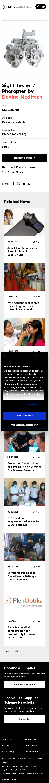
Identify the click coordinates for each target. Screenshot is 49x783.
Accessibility (8, 751)
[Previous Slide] (7, 651)
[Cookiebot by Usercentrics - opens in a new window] (34, 356)
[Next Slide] (16, 651)
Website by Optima (9, 779)
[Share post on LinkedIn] (25, 184)
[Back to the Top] (3, 734)
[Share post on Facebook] (15, 184)
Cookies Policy (31, 751)
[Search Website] (38, 6)
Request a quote (23, 158)
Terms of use (30, 739)
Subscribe (24, 719)
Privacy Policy (30, 745)
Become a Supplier (24, 684)
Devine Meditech (22, 97)
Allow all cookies (24, 415)
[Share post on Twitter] (20, 184)
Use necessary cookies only (24, 424)
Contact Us (7, 739)
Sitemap (6, 745)
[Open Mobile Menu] (43, 7)
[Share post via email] (30, 184)
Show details (32, 404)
